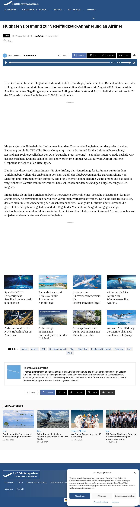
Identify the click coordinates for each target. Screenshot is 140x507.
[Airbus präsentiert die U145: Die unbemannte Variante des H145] (87, 317)
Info (6, 36)
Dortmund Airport (57, 349)
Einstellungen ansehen (124, 496)
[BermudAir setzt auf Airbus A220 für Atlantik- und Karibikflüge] (53, 282)
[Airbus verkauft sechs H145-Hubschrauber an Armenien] (18, 317)
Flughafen (82, 349)
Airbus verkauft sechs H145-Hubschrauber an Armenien (18, 331)
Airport (34, 349)
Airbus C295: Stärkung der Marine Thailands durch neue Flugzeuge (120, 331)
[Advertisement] (70, 123)
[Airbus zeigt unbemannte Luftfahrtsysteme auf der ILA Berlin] (53, 317)
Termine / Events (78, 431)
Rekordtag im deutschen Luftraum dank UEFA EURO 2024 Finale (52, 436)
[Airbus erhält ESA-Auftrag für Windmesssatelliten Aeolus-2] (121, 282)
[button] (134, 472)
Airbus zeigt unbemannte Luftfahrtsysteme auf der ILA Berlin (53, 333)
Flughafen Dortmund (101, 349)
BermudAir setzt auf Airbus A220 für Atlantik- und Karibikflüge (50, 297)
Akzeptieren (80, 496)
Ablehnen (102, 496)
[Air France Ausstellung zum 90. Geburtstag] (87, 419)
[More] (134, 55)
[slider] (59, 62)
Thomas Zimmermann (24, 55)
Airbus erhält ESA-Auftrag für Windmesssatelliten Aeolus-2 (118, 297)
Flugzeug (119, 349)
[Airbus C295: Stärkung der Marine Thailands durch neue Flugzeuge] (121, 317)
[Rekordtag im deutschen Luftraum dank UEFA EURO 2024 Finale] (53, 419)
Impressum (115, 502)
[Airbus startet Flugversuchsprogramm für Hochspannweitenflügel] (87, 282)
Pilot (69, 353)
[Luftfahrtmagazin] (23, 3)
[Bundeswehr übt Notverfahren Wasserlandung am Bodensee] (18, 419)
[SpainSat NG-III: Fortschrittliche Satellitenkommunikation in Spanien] (18, 282)
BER (44, 349)
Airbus (24, 349)
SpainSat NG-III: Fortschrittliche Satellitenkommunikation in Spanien (18, 297)
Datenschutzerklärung (101, 502)
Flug (72, 349)
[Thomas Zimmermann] (5, 55)
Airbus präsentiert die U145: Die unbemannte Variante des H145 (86, 331)
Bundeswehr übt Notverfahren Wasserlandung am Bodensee (17, 435)
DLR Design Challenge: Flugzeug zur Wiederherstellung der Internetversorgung (121, 436)
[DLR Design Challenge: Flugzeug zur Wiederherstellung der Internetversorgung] (121, 419)
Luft (129, 349)
